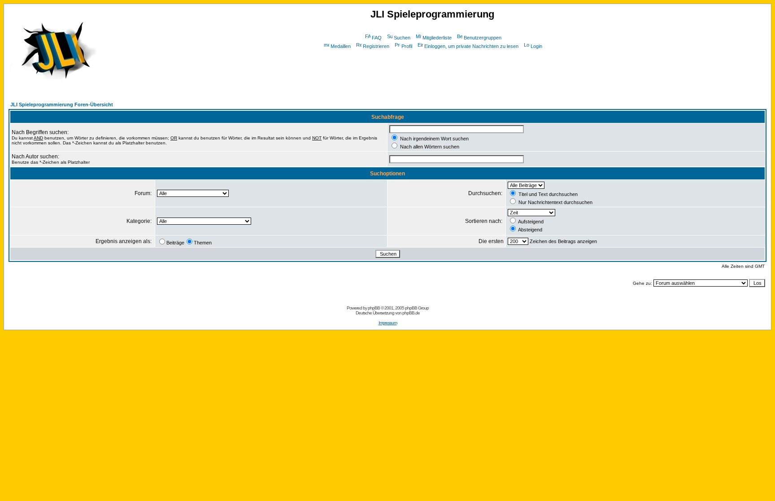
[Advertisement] (432, 71)
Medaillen (341, 46)
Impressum (388, 322)
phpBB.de (411, 312)
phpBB (374, 307)
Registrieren (376, 46)
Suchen (402, 37)
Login (536, 46)
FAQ (377, 37)
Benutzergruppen (482, 37)
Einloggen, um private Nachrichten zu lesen (471, 46)
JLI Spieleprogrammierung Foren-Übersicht (61, 104)
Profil (406, 46)
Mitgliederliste (437, 37)
